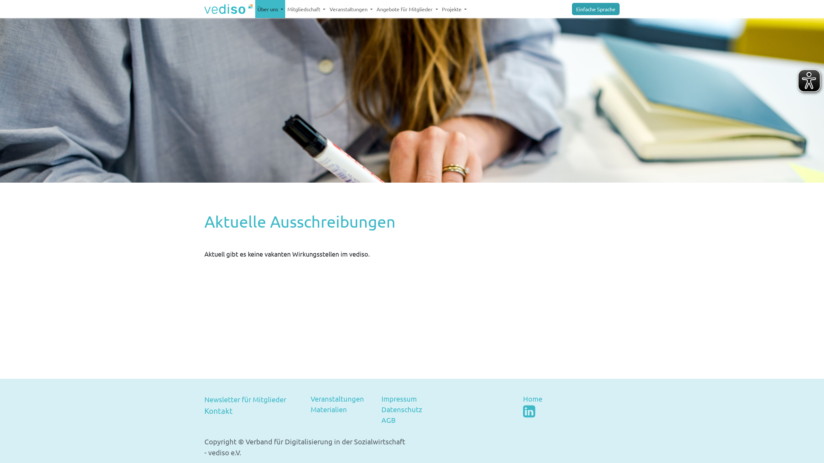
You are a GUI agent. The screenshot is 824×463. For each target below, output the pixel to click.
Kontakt (218, 410)
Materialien (329, 409)
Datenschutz (401, 409)
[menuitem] (270, 9)
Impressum (399, 399)
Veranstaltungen (337, 399)
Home (532, 399)
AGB (388, 420)
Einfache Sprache (595, 9)
